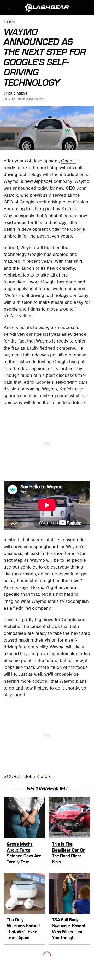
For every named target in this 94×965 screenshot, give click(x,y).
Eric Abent (17, 93)
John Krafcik (38, 776)
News (9, 22)
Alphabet (43, 181)
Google (68, 161)
